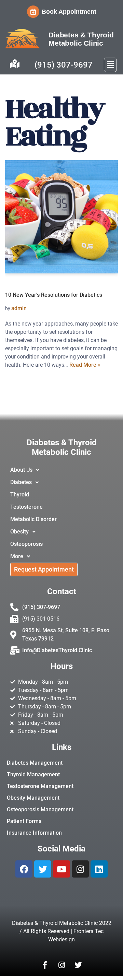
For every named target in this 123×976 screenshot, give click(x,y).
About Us (21, 470)
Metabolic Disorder (33, 519)
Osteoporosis (26, 544)
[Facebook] (23, 869)
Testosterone (26, 507)
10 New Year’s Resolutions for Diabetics (53, 295)
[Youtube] (61, 869)
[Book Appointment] (33, 11)
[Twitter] (42, 869)
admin (19, 308)
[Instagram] (80, 869)
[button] (110, 65)
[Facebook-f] (44, 965)
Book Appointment (69, 11)
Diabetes (21, 482)
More (16, 556)
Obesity (19, 531)
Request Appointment (44, 569)
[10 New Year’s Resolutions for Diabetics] (61, 216)
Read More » (84, 365)
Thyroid (19, 494)
